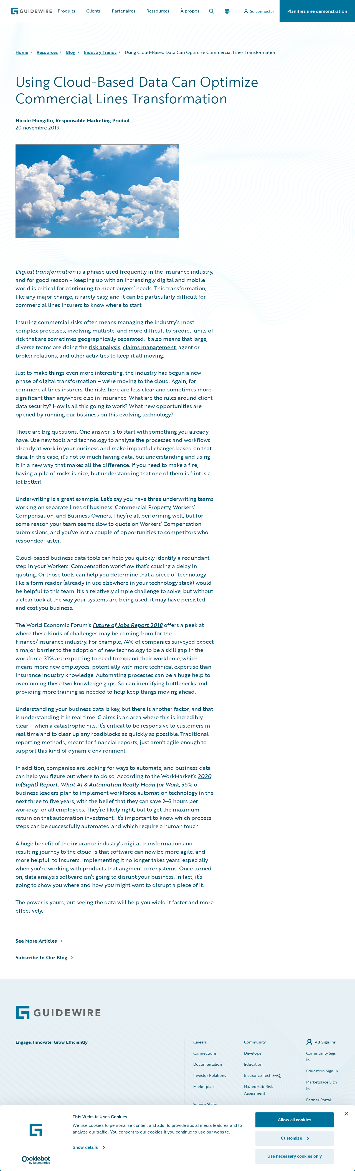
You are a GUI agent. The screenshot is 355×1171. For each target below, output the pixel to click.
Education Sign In (322, 1071)
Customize (291, 1138)
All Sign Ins (325, 1042)
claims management (149, 347)
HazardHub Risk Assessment (258, 1089)
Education (253, 1064)
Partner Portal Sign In (318, 1103)
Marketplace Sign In (321, 1085)
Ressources (157, 11)
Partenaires (123, 11)
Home (22, 52)
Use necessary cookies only (294, 1156)
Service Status (205, 1104)
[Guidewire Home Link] (58, 1012)
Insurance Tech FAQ (262, 1075)
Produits (66, 11)
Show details (85, 1147)
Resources (47, 52)
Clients (93, 11)
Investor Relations (209, 1075)
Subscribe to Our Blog (41, 957)
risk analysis (104, 347)
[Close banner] (346, 1114)
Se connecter (262, 11)
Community (255, 1042)
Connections (205, 1053)
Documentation (207, 1064)
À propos (190, 11)
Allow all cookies (294, 1119)
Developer (253, 1053)
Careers (200, 1042)
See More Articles (36, 940)
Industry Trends (100, 52)
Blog (70, 52)
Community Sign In (321, 1056)
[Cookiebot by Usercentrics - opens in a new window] (36, 1160)
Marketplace (204, 1086)
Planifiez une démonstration (317, 11)
